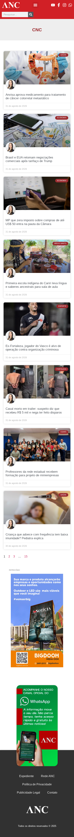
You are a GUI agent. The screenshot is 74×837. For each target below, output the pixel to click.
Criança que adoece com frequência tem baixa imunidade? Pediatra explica (37, 536)
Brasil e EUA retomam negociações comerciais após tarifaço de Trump (29, 159)
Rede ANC (48, 776)
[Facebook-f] (59, 5)
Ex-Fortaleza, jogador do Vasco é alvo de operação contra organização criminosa (33, 347)
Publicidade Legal (28, 792)
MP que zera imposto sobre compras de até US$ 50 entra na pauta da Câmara (35, 222)
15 (25, 556)
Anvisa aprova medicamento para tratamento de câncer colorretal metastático (36, 96)
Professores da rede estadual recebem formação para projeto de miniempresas (32, 473)
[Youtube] (53, 5)
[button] (35, 5)
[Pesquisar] (30, 14)
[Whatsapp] (70, 5)
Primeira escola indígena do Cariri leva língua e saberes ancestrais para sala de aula (36, 285)
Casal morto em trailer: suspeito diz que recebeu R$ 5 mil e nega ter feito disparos (34, 410)
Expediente (26, 776)
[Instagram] (64, 5)
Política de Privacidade (37, 784)
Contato (52, 792)
